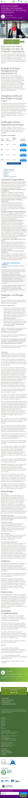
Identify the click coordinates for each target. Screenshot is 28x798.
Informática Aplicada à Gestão (18, 41)
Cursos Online (16, 40)
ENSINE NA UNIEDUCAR (6, 751)
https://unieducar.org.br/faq (10, 318)
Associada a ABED (5, 781)
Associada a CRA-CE (12, 781)
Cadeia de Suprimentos (8, 40)
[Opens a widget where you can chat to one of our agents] (23, 795)
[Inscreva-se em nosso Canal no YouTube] (16, 692)
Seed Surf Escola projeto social (9, 772)
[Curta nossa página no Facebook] (14, 692)
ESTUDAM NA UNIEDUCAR (7, 753)
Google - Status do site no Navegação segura (5, 763)
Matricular (23, 145)
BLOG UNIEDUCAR (5, 750)
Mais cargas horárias (14, 163)
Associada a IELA (17, 781)
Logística (5, 43)
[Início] (14, 2)
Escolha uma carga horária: (7, 790)
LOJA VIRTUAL (4, 748)
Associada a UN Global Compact (7, 786)
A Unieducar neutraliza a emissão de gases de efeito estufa (3, 772)
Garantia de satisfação (13, 762)
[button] (2, 1)
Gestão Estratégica (7, 41)
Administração (16, 43)
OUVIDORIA (3, 754)
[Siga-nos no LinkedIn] (11, 692)
